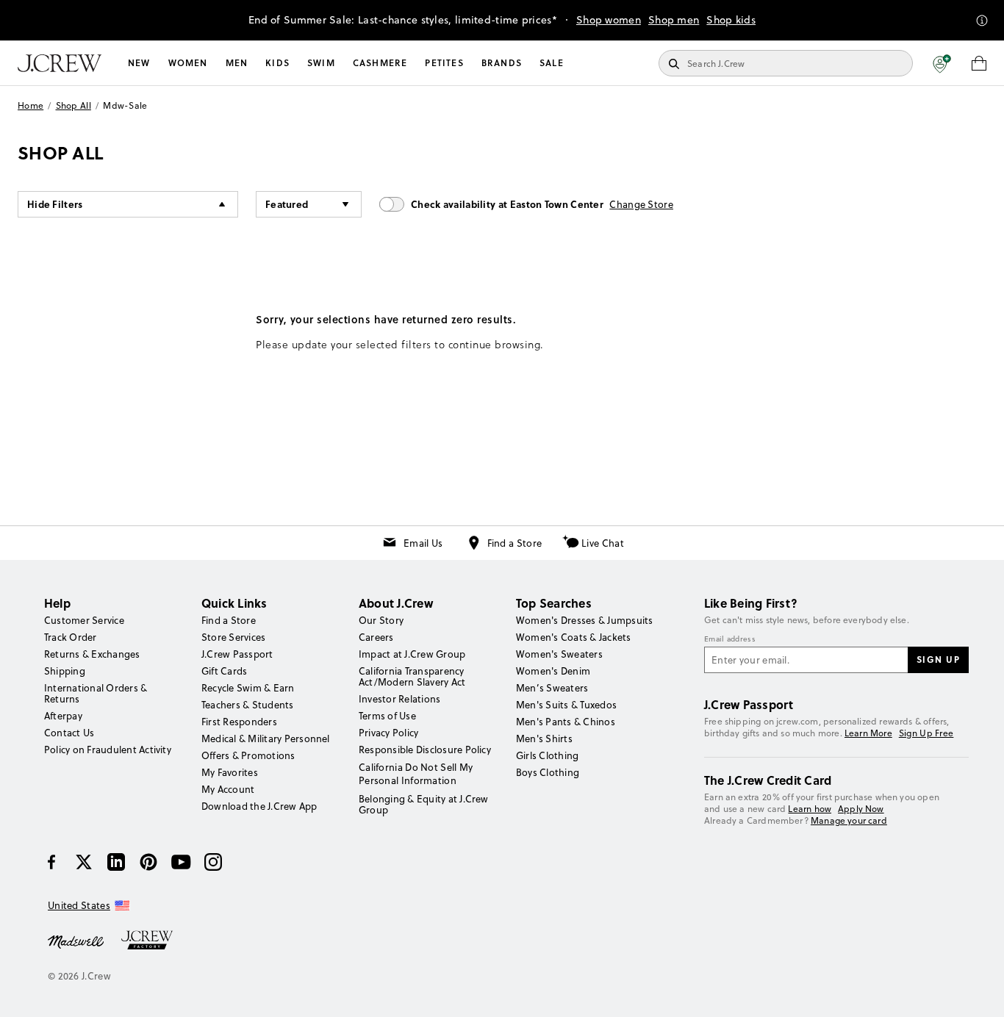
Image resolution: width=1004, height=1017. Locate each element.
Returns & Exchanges (92, 654)
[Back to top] (978, 991)
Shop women (608, 20)
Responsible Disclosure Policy (425, 749)
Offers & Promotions (248, 755)
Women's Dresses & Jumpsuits (584, 620)
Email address (730, 639)
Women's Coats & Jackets (573, 637)
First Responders (239, 721)
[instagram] (213, 862)
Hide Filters (55, 204)
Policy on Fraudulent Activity (107, 749)
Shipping (64, 671)
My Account (227, 789)
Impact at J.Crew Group (412, 654)
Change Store (641, 204)
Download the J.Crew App (259, 806)
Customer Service (84, 620)
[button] (942, 63)
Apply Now (861, 808)
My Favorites (229, 772)
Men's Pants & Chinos (565, 721)
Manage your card (849, 820)
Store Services (233, 637)
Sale (551, 63)
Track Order (70, 637)
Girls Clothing (547, 755)
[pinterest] (148, 862)
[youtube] (181, 862)
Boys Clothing (547, 772)
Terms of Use (387, 715)
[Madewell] (76, 940)
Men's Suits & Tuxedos (566, 704)
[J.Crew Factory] (154, 940)
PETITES (444, 63)
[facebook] (51, 862)
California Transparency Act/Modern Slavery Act (412, 676)
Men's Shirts (544, 738)
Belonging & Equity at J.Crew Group (424, 804)
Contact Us (69, 732)
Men (237, 63)
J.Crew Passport (237, 654)
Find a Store (514, 543)
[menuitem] (139, 63)
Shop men (673, 20)
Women (188, 63)
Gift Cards (224, 671)
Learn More (868, 733)
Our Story (381, 620)
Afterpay (63, 715)
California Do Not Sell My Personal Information (416, 774)
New (139, 63)
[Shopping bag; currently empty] (979, 63)
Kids (277, 63)
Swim (321, 63)
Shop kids (731, 20)
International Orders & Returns (95, 693)
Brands (501, 63)
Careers (376, 637)
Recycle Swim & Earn (248, 687)
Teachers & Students (247, 704)
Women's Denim (553, 671)
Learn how (809, 808)
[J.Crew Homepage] (59, 63)
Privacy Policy (388, 732)
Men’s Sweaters (552, 687)
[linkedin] (116, 862)
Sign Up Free (926, 733)
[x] (84, 862)
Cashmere (380, 63)
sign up (939, 659)
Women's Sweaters (559, 654)
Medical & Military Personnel (265, 738)
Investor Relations (399, 698)
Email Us (423, 543)
